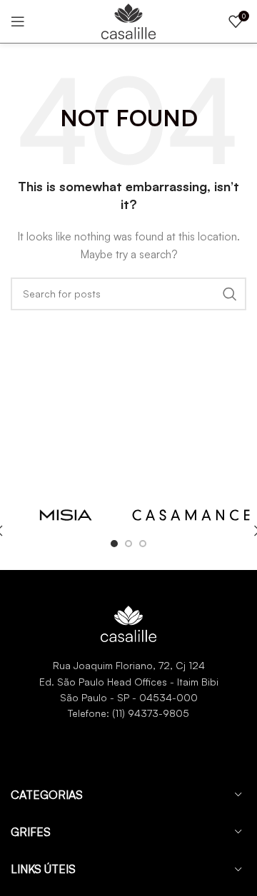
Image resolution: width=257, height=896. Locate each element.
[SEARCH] (229, 294)
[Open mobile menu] (18, 21)
